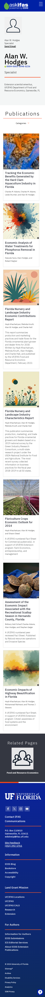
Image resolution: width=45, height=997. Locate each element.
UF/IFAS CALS (12, 905)
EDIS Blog (10, 864)
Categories (21, 123)
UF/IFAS (9, 901)
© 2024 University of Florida (16, 964)
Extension (10, 913)
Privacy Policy (10, 982)
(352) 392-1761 (13, 845)
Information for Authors (18, 934)
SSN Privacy (10, 991)
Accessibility (11, 872)
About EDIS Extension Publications (16, 948)
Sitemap (8, 969)
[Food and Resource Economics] (22, 758)
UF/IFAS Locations (14, 896)
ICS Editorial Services (16, 942)
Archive (8, 973)
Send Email (10, 46)
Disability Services (12, 978)
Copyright (10, 876)
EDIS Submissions (14, 938)
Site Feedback (12, 842)
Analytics (9, 987)
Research (10, 909)
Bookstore (10, 868)
